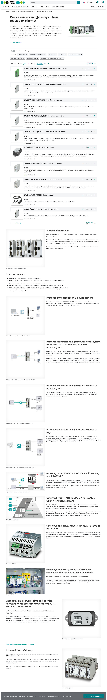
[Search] (78, 2)
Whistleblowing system (54, 696)
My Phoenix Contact (97, 6)
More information (17, 42)
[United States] (84, 2)
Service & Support (58, 6)
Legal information (31, 696)
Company (34, 6)
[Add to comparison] (91, 68)
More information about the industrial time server (20, 644)
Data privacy (42, 696)
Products (6, 6)
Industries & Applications (20, 6)
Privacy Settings (66, 696)
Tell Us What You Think (93, 696)
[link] (53, 74)
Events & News (44, 6)
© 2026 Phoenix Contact (10, 696)
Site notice (22, 696)
